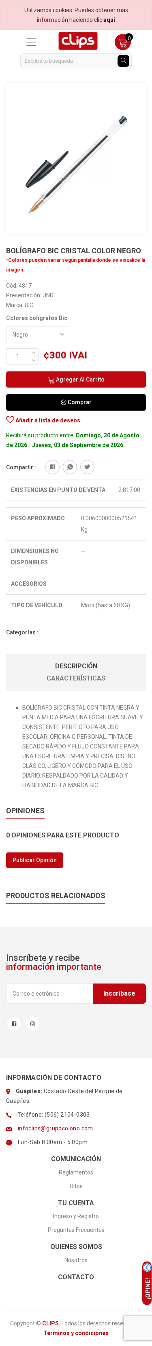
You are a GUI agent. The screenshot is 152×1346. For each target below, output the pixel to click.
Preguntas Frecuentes (76, 1230)
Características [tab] (76, 678)
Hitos (76, 1186)
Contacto (76, 1277)
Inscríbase (119, 993)
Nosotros (76, 1260)
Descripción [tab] (76, 666)
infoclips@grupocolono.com (55, 1128)
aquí (109, 20)
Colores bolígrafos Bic (36, 318)
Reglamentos (76, 1172)
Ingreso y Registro (76, 1216)
